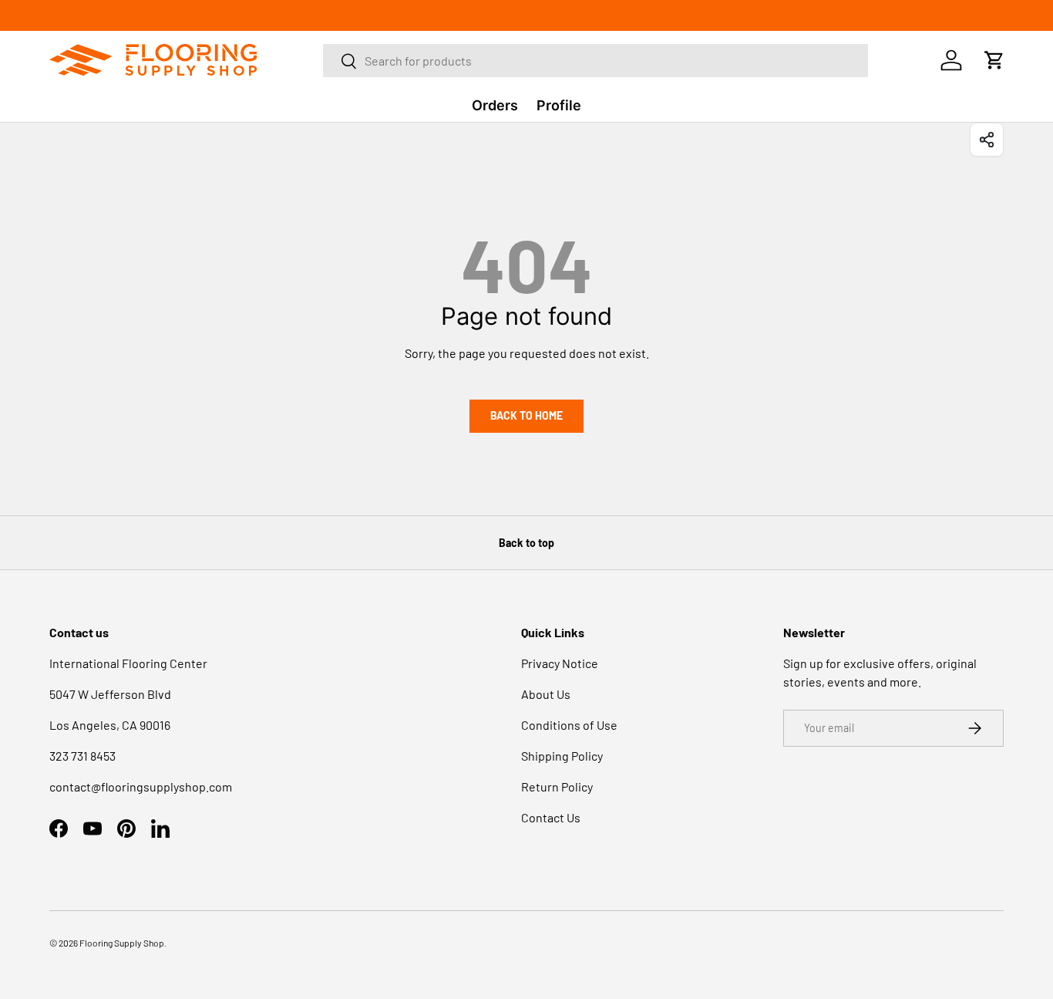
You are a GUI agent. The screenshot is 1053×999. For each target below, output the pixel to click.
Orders (495, 105)
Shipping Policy (562, 755)
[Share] (987, 140)
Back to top (526, 542)
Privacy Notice (559, 663)
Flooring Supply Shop (121, 942)
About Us (545, 694)
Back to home (526, 415)
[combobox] (595, 60)
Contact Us (550, 817)
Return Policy (557, 786)
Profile (559, 105)
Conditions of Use (569, 724)
